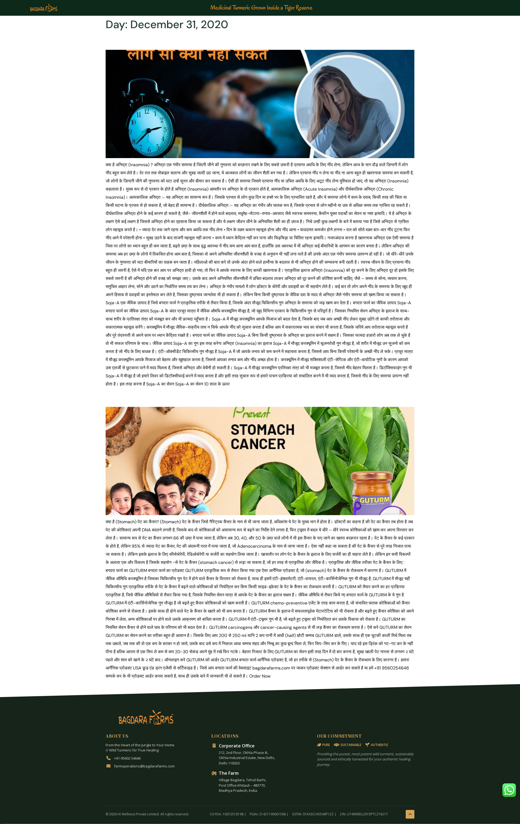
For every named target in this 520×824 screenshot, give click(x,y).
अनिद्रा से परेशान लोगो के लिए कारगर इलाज (173, 40)
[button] (509, 790)
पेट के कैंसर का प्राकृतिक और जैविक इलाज (172, 397)
